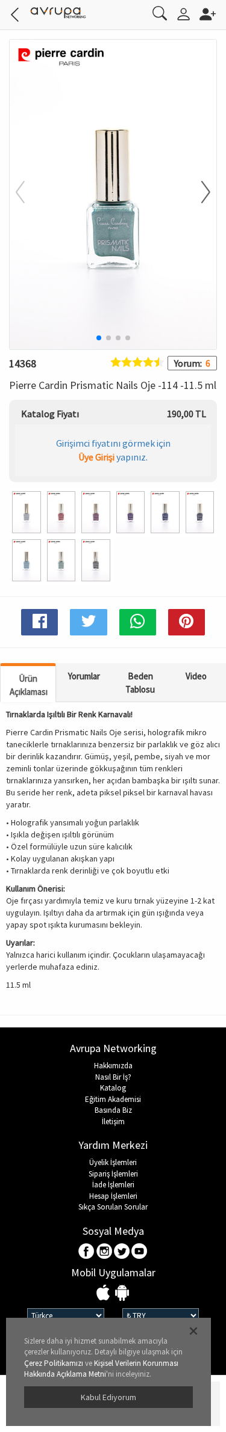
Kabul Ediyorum (108, 1397)
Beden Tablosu (140, 682)
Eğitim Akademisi (113, 1099)
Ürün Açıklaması (29, 685)
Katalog (113, 1088)
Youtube (139, 1252)
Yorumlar (84, 676)
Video (196, 676)
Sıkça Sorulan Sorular (113, 1207)
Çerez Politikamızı (53, 1363)
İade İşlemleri (113, 1185)
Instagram (104, 1252)
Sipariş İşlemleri (113, 1174)
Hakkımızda (113, 1065)
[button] (198, 193)
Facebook (87, 1252)
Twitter (122, 1252)
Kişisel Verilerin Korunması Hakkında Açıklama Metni (101, 1369)
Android (122, 1293)
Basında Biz (113, 1110)
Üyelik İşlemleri (113, 1162)
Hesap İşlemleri (113, 1196)
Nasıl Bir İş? (113, 1077)
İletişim (113, 1121)
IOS (104, 1293)
